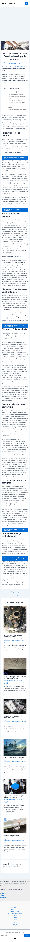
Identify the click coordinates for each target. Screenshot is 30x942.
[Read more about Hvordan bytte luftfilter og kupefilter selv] (15, 706)
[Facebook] (15, 938)
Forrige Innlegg (15, 592)
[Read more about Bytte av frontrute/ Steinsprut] (15, 747)
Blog (7, 66)
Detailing (15, 919)
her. (20, 256)
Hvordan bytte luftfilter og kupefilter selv (13, 716)
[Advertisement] (15, 23)
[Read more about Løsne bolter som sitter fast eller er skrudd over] (15, 619)
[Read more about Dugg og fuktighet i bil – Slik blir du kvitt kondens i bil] (15, 666)
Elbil (15, 923)
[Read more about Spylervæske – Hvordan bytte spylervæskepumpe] (15, 786)
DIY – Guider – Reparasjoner (17, 66)
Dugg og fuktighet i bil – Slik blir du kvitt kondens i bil (15, 677)
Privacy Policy (15, 911)
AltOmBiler (10, 3)
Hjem (3, 66)
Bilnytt (15, 925)
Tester (15, 917)
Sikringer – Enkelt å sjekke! (15, 100)
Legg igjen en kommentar (9, 62)
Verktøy (15, 921)
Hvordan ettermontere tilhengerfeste (11, 836)
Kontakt (13, 909)
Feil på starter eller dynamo (15, 94)
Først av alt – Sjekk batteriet (15, 92)
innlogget (12, 866)
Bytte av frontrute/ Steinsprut (14, 757)
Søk (27, 935)
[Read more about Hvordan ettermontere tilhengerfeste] (15, 825)
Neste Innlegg (15, 595)
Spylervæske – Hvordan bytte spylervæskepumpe (14, 796)
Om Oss (13, 907)
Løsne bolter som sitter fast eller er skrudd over (13, 635)
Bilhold (15, 915)
